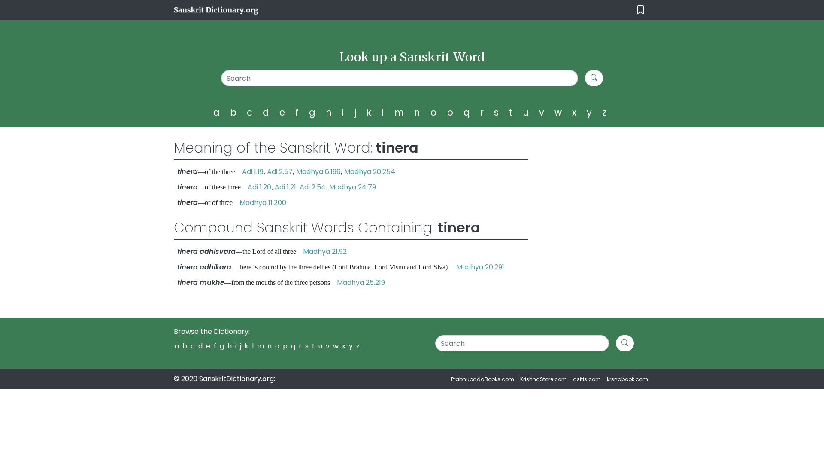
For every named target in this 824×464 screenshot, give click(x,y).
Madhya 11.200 (262, 203)
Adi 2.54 (313, 187)
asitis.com (587, 379)
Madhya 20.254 (369, 172)
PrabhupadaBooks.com (482, 379)
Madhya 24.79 (352, 187)
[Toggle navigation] (640, 10)
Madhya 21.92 (325, 251)
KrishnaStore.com (543, 379)
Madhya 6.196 (318, 172)
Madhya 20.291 (480, 267)
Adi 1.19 (253, 172)
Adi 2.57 (280, 172)
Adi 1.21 (285, 187)
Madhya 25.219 (361, 282)
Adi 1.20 (259, 187)
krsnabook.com (627, 379)
